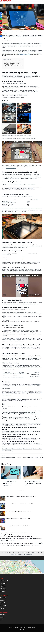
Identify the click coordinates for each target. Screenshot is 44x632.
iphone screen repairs (12, 536)
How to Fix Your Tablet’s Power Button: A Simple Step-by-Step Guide (33, 483)
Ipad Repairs (9, 552)
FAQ (5, 68)
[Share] (1, 36)
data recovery (24, 533)
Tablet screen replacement (12, 545)
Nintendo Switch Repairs (26, 552)
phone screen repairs (31, 538)
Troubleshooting (28, 545)
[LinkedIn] (1, 28)
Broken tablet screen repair (6, 448)
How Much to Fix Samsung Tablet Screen (12, 63)
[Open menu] (43, 1)
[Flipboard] (1, 32)
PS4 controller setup (30, 543)
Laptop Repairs (3, 586)
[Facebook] (20, 629)
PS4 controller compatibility (5, 543)
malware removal (35, 536)
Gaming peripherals (19, 535)
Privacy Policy (2, 615)
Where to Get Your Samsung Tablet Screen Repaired (14, 65)
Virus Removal (2, 589)
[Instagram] (24, 629)
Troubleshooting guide (34, 545)
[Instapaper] (1, 30)
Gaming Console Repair (7, 535)
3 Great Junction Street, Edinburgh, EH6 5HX (26, 627)
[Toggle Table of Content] (21, 59)
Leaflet (34, 573)
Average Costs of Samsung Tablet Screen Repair (13, 62)
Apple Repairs (2, 591)
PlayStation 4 (39, 538)
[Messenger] (1, 15)
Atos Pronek (4, 40)
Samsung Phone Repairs (28, 554)
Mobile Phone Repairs (4, 580)
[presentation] (11, 472)
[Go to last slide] (3, 478)
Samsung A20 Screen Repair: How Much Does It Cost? (10, 456)
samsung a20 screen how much (24, 54)
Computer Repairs (3, 581)
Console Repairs (3, 583)
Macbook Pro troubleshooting (25, 536)
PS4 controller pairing (15, 543)
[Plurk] (1, 34)
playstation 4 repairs (7, 541)
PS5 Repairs (40, 552)
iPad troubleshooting (3, 536)
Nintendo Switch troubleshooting (18, 538)
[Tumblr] (1, 23)
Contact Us (2, 617)
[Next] (41, 478)
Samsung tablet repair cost (37, 448)
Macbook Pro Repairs (17, 552)
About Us (1, 619)
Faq (0, 620)
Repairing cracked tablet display (17, 448)
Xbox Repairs (13, 554)
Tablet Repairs (4, 33)
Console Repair (3, 602)
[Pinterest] (1, 21)
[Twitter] (1, 17)
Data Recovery (3, 585)
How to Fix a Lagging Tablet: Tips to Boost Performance (33, 456)
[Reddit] (1, 25)
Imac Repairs (4, 552)
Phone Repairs (3, 605)
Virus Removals (3, 598)
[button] (25, 565)
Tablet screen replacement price (7, 450)
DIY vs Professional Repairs (9, 64)
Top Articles (22, 545)
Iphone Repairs (20, 554)
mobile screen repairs (6, 538)
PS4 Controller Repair (23, 543)
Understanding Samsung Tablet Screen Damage (13, 60)
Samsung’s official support (11, 168)
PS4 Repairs (34, 552)
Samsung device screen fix (27, 448)
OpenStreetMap (38, 573)
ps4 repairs (39, 543)
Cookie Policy (2, 614)
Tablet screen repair (3, 545)
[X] (22, 629)
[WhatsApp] (1, 19)
